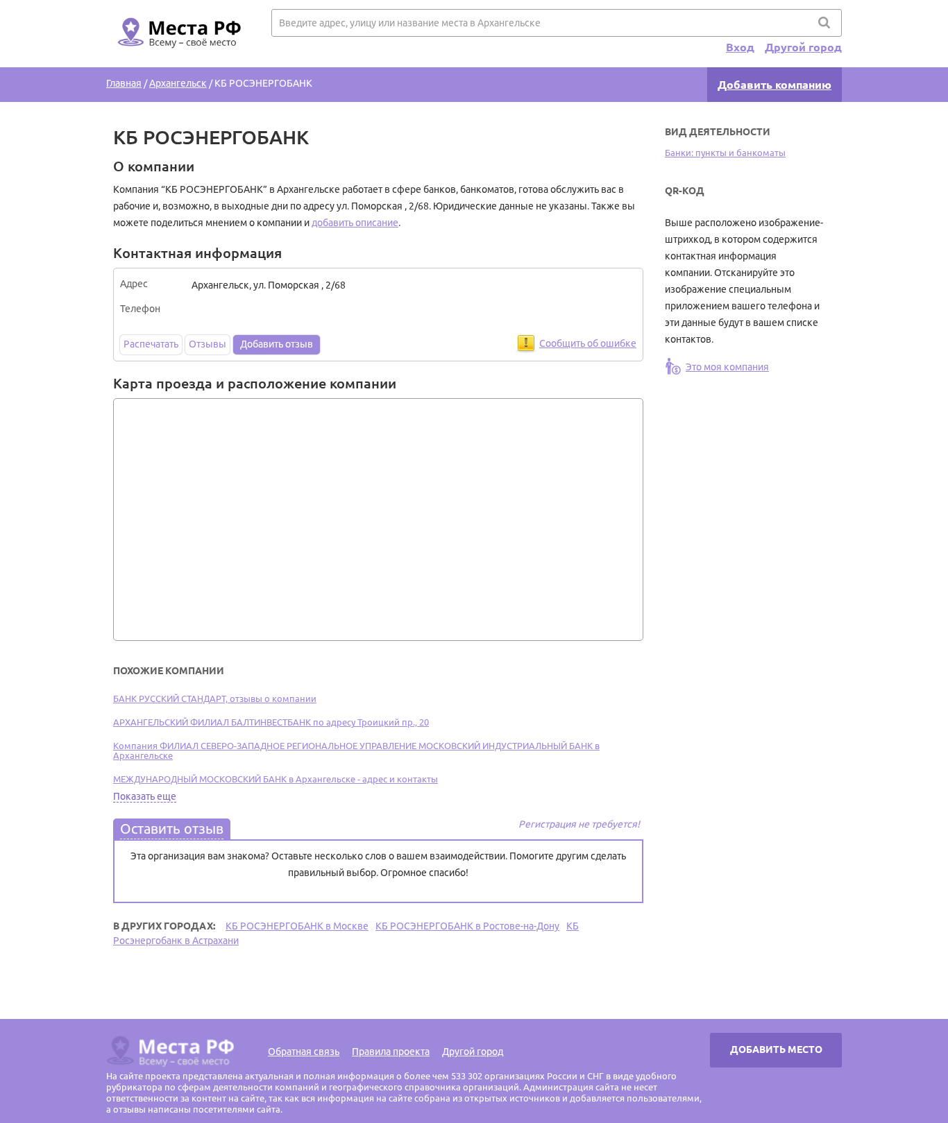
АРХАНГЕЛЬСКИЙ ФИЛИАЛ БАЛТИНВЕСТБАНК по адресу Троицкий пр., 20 (271, 722)
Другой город (803, 47)
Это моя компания (727, 366)
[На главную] (177, 56)
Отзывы (207, 344)
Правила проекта (391, 1051)
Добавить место (776, 1049)
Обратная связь (303, 1051)
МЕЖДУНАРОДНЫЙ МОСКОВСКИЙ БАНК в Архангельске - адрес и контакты (275, 779)
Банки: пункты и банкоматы (725, 152)
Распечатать (151, 344)
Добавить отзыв (276, 344)
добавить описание (355, 222)
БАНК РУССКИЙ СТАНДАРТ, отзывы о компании (214, 698)
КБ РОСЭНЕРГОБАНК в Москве (297, 926)
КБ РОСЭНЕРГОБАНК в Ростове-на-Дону (467, 926)
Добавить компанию (774, 84)
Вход (740, 47)
